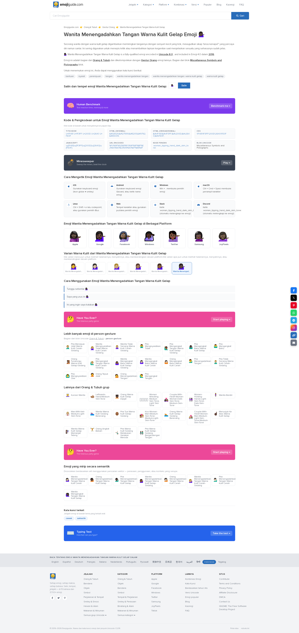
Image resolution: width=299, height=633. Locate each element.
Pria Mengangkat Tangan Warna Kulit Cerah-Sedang (99, 363)
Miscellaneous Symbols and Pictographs (210, 146)
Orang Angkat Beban (99, 429)
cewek (69, 518)
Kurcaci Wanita (75, 395)
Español (67, 562)
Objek (87, 588)
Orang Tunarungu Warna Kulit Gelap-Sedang (75, 362)
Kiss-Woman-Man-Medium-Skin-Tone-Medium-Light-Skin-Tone (149, 416)
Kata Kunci (190, 583)
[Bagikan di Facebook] (294, 290)
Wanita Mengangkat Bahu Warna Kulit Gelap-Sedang (124, 363)
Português (131, 562)
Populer (208, 4)
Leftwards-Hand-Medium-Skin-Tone (100, 396)
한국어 (179, 562)
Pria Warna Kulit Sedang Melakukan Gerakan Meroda (124, 433)
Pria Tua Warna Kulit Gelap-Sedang (125, 413)
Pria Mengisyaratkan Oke (76, 376)
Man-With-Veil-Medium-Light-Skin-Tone (75, 413)
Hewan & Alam (91, 606)
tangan (109, 76)
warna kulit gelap (215, 76)
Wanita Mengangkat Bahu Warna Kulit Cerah (148, 362)
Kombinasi (180, 4)
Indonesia (209, 562)
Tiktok (154, 610)
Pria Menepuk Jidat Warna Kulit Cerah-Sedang (75, 347)
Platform (164, 4)
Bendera (88, 583)
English (55, 562)
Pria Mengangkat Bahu (222, 346)
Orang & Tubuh (90, 27)
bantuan (70, 76)
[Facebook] (52, 597)
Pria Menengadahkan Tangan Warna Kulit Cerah (224, 480)
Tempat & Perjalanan (128, 597)
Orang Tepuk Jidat (99, 375)
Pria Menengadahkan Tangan (199, 361)
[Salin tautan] (294, 335)
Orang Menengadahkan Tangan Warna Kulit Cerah (175, 480)
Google (155, 583)
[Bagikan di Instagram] (294, 328)
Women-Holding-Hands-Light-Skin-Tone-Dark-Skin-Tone (197, 400)
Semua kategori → (126, 615)
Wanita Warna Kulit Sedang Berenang (99, 413)
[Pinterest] (64, 597)
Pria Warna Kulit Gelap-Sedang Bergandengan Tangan (150, 433)
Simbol (87, 592)
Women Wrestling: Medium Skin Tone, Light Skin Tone (149, 400)
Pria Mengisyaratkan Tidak (150, 346)
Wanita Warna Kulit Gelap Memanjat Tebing (75, 432)
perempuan (95, 76)
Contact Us (224, 601)
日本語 (168, 562)
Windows (155, 592)
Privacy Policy (225, 588)
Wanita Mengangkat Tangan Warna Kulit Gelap (75, 495)
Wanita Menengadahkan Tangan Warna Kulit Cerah (76, 480)
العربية (189, 562)
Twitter (154, 597)
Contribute (224, 579)
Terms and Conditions (229, 583)
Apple (154, 579)
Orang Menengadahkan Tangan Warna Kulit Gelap (101, 480)
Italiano (103, 562)
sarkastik (81, 518)
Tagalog (222, 562)
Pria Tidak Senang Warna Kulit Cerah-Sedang (223, 362)
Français (91, 562)
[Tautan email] (294, 343)
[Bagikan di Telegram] (294, 320)
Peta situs (234, 628)
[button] (84, 134)
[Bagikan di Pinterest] (294, 305)
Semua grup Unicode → (95, 615)
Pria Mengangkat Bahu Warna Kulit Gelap (197, 347)
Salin (184, 85)
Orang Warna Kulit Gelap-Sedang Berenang (173, 414)
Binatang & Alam (126, 606)
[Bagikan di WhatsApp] (294, 313)
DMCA (222, 597)
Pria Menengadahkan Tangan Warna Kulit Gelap (126, 480)
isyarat (81, 76)
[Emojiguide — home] (68, 5)
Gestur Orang (108, 27)
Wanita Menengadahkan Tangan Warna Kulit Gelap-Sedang (150, 481)
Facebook (156, 588)
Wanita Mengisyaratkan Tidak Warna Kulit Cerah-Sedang (100, 348)
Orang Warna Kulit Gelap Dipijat (124, 396)
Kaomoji (230, 4)
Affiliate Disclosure (228, 592)
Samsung (156, 601)
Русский (144, 562)
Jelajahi (133, 4)
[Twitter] (58, 597)
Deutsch (79, 562)
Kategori (148, 4)
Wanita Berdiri (223, 395)
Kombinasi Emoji (193, 579)
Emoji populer (192, 597)
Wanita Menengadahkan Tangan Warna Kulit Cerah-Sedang (199, 481)
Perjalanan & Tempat (94, 597)
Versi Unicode (192, 592)
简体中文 (156, 562)
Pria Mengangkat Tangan (148, 376)
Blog (219, 4)
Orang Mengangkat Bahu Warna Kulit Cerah (173, 362)
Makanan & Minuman (94, 610)
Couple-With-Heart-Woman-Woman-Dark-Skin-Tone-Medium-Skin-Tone (174, 400)
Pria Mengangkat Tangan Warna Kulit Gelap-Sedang (173, 348)
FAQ (241, 4)
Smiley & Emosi (91, 601)
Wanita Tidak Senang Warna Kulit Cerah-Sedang (125, 347)
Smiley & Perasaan (127, 601)
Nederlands (116, 562)
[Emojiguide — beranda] (53, 576)
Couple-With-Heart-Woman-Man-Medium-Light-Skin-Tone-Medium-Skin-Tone (198, 417)
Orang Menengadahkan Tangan (126, 376)
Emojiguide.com (71, 27)
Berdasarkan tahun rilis (196, 588)
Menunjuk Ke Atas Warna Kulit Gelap (223, 413)
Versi (195, 4)
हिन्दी (198, 562)
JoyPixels (155, 606)
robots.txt (245, 628)
